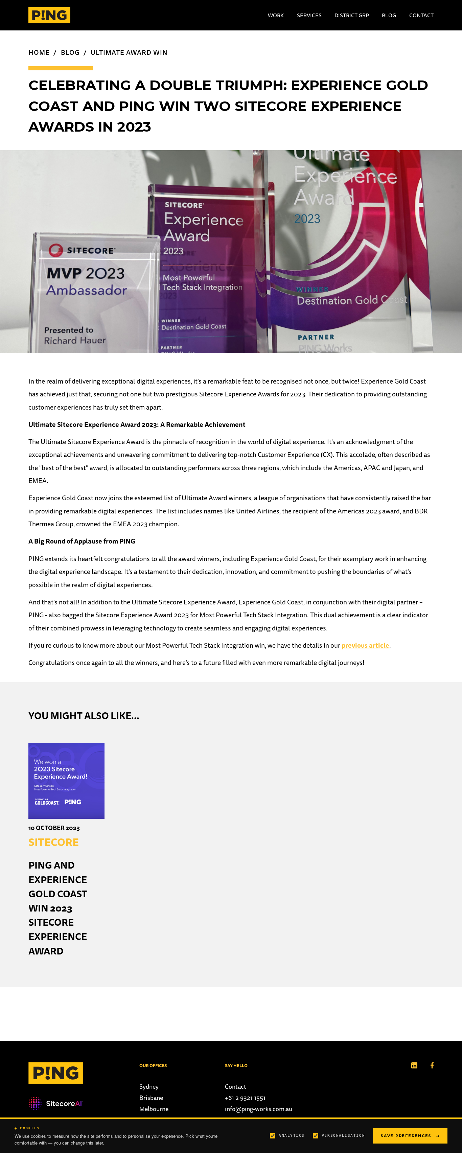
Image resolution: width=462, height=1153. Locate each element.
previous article (365, 645)
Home (39, 52)
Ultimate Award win (129, 52)
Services (309, 15)
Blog (389, 15)
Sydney (149, 1086)
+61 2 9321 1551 (245, 1097)
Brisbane (151, 1097)
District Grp (351, 15)
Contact (421, 15)
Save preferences (410, 1135)
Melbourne (153, 1108)
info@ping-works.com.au (258, 1108)
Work (276, 15)
